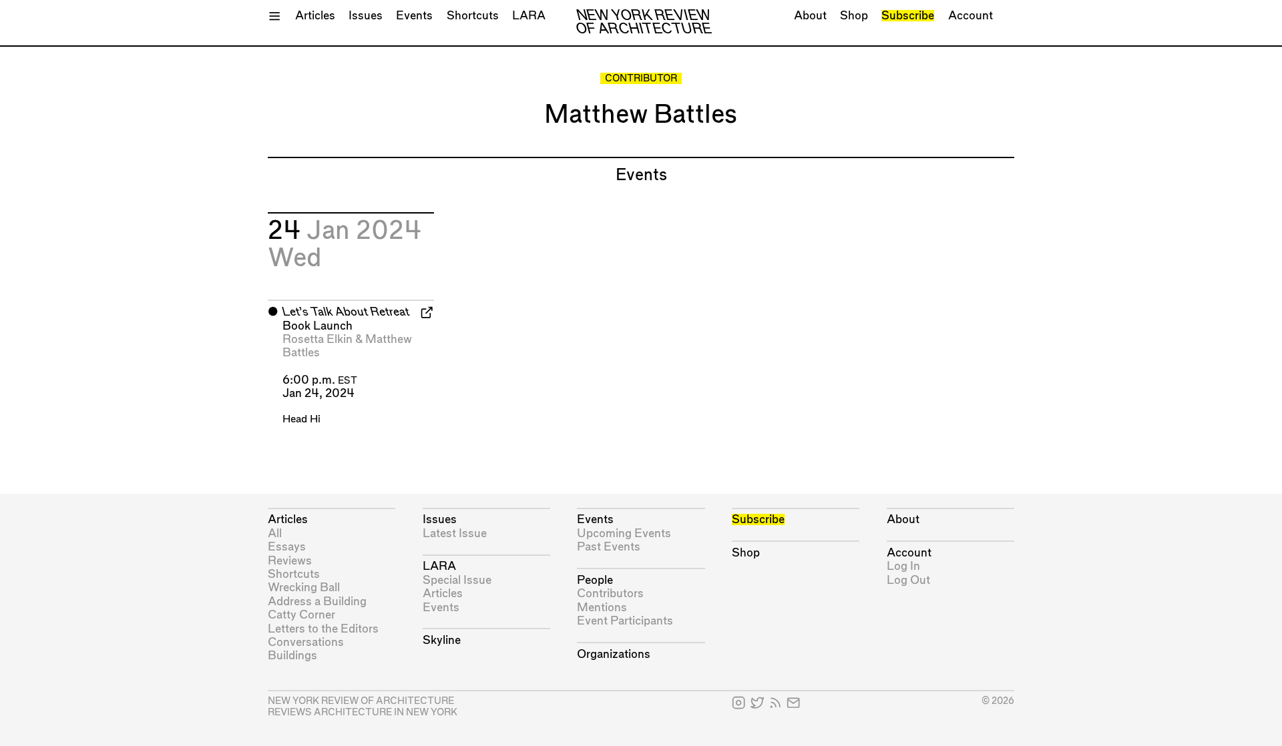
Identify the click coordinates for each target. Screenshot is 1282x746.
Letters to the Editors (323, 629)
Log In (903, 566)
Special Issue (457, 580)
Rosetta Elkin (317, 339)
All (275, 533)
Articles (315, 15)
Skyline (442, 640)
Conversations (306, 642)
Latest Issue (455, 533)
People (595, 580)
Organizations (613, 654)
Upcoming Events (624, 533)
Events (414, 15)
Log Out (908, 580)
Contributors (610, 593)
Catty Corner (301, 615)
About (810, 15)
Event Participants (625, 621)
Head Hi (301, 419)
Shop (854, 15)
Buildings (292, 655)
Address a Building (317, 601)
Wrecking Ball (304, 587)
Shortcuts (473, 15)
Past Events (608, 546)
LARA (529, 15)
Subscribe (907, 15)
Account (970, 15)
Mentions (602, 607)
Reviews (290, 561)
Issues (366, 15)
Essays (287, 546)
